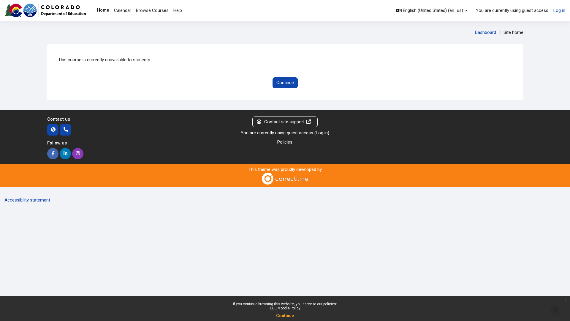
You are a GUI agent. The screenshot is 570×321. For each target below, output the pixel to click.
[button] (431, 10)
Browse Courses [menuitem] (152, 10)
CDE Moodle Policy (285, 308)
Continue (285, 315)
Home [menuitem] (103, 10)
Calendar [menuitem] (122, 10)
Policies (284, 142)
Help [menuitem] (177, 10)
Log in (559, 10)
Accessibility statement (27, 200)
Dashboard (485, 32)
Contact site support (284, 122)
